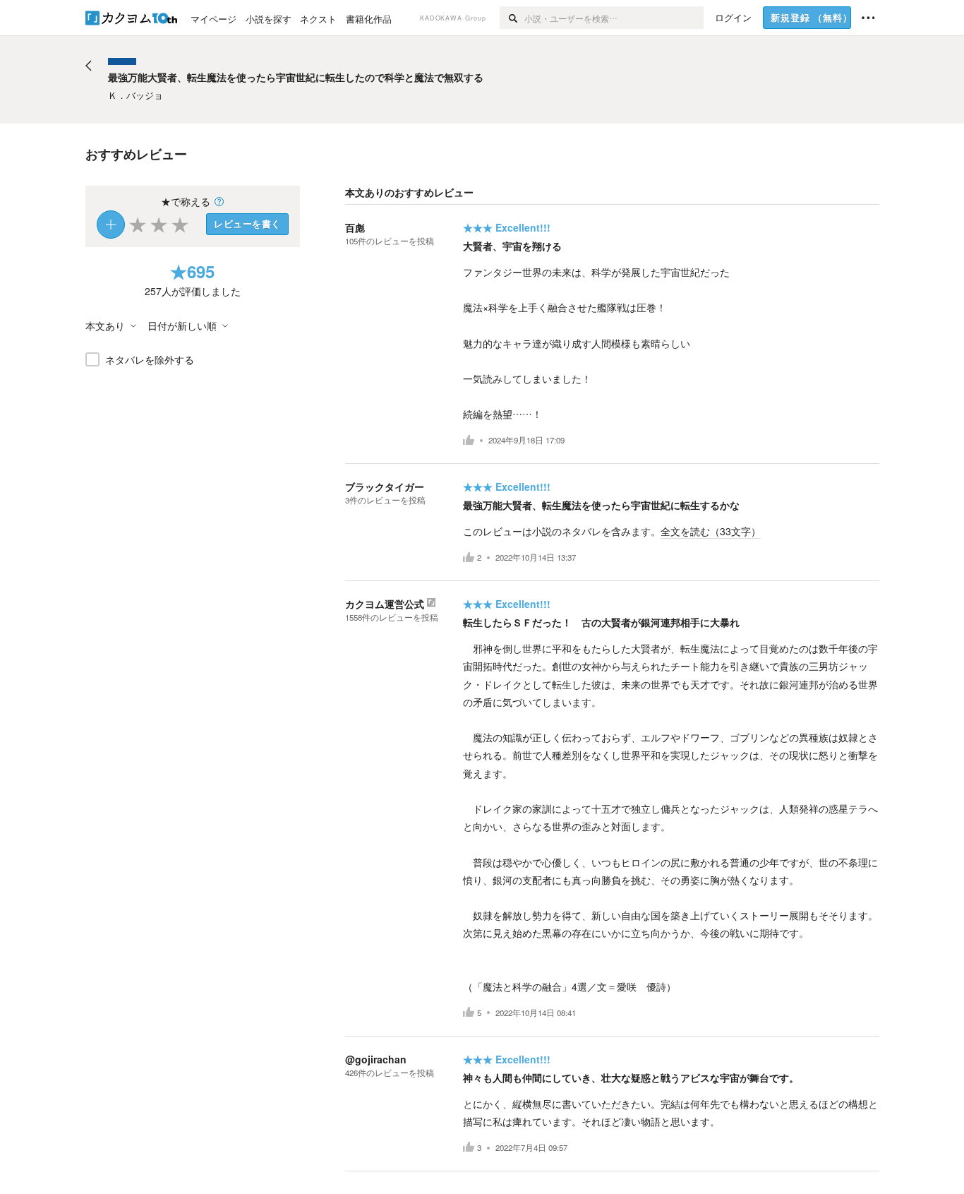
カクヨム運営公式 (384, 604)
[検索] (512, 17)
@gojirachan (375, 1059)
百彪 (355, 227)
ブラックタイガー (384, 486)
